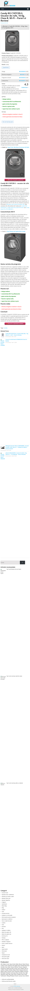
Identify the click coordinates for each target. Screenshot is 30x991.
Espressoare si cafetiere (7, 919)
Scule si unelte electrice (7, 943)
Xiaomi (16, 976)
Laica (18, 968)
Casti (3, 911)
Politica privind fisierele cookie (9, 981)
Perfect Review (16, 986)
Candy (5, 328)
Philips (21, 971)
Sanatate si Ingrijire (6, 941)
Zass (24, 976)
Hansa (12, 967)
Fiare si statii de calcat (7, 921)
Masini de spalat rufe (6, 932)
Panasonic (17, 971)
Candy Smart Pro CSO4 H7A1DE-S (15, 207)
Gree (6, 967)
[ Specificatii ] (6, 67)
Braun (27, 964)
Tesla (12, 974)
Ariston (14, 964)
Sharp (17, 973)
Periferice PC (5, 936)
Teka (9, 974)
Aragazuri (4, 902)
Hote (3, 924)
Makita (7, 970)
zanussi (20, 976)
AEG (2, 964)
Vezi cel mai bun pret (8, 121)
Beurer (20, 964)
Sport (3, 947)
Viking (8, 976)
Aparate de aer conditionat (8, 894)
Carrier (6, 965)
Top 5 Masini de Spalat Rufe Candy (16, 231)
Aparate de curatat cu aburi (8, 896)
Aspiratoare (4, 904)
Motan (2, 971)
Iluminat (4, 926)
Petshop (3, 937)
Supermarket (5, 949)
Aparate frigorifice (6, 900)
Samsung (13, 973)
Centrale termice (5, 913)
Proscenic (26, 971)
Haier (9, 967)
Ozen (13, 971)
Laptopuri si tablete (6, 930)
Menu (2, 8)
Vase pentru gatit (5, 956)
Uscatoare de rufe (4, 22)
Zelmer (27, 976)
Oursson (9, 971)
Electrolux (26, 965)
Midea (14, 970)
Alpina (4, 964)
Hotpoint (25, 967)
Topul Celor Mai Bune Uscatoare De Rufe (18, 147)
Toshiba (19, 974)
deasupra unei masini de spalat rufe (15, 204)
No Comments (8, 336)
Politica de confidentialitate (8, 979)
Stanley (21, 973)
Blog (3, 907)
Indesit (8, 968)
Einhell (22, 965)
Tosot (22, 974)
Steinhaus (3, 974)
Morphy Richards (23, 970)
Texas (15, 974)
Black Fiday (4, 905)
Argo (11, 964)
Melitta (10, 970)
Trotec (25, 974)
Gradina (3, 922)
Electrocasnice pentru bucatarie (9, 917)
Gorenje (3, 967)
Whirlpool (12, 976)
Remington (3, 973)
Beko (17, 964)
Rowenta (8, 973)
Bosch (24, 964)
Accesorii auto (5, 892)
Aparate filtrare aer (6, 898)
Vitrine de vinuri (5, 958)
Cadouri (3, 909)
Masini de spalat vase (6, 934)
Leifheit (22, 968)
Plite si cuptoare (5, 939)
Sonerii (3, 945)
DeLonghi (14, 965)
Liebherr (3, 970)
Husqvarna (3, 968)
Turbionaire (3, 976)
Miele (17, 970)
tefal (7, 974)
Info (3, 928)
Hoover (20, 967)
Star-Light (25, 973)
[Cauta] (22, 562)
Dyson (19, 965)
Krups (15, 968)
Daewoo (10, 965)
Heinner (16, 967)
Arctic (7, 964)
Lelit (25, 968)
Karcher (12, 968)
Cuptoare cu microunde (7, 915)
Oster (5, 971)
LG (27, 968)
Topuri (3, 952)
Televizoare (4, 951)
